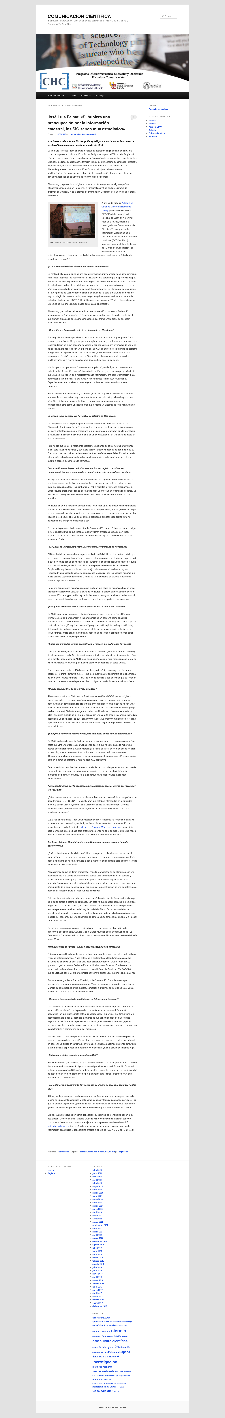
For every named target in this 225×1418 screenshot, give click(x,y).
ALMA (107, 1317)
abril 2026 (97, 1179)
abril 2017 (97, 1293)
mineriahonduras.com (59, 1126)
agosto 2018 (98, 1264)
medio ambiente (103, 1371)
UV (119, 1391)
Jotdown (153, 136)
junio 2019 (97, 1250)
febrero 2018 (98, 1283)
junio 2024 (97, 1195)
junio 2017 (97, 1286)
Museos (127, 1371)
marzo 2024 (97, 1205)
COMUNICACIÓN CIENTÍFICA (79, 16)
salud (113, 1386)
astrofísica (97, 1325)
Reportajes (100, 95)
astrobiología (127, 1321)
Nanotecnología (111, 1375)
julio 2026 (97, 1170)
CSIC (95, 1341)
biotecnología (121, 1325)
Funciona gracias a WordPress (112, 1407)
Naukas (152, 123)
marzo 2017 (97, 1296)
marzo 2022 (97, 1221)
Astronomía (109, 1325)
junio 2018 (97, 1270)
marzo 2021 (97, 1231)
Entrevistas (86, 95)
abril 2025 (97, 1189)
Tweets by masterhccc (158, 109)
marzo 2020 (97, 1238)
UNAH (112, 1151)
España (124, 1352)
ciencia (118, 1330)
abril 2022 (97, 1218)
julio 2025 (97, 1183)
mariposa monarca (102, 1366)
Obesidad (107, 1379)
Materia (152, 120)
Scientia (152, 129)
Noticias (72, 95)
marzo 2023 (97, 1215)
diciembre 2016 (99, 1306)
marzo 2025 (97, 1192)
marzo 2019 (97, 1257)
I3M (100, 1356)
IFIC (104, 1356)
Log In (51, 1170)
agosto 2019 (98, 1244)
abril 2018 (97, 1276)
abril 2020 (97, 1234)
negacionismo (124, 1375)
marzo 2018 (97, 1280)
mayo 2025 (97, 1186)
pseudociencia (120, 1383)
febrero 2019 (98, 1260)
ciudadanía (96, 1336)
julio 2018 (97, 1267)
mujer (119, 1371)
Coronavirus (107, 1336)
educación (124, 1347)
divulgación (109, 1346)
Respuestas (122, 1151)
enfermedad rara (100, 1352)
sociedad (120, 1387)
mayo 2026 (97, 1176)
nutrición (97, 1379)
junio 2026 (97, 1173)
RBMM (106, 1387)
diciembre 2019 (99, 1241)
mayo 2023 (97, 1208)
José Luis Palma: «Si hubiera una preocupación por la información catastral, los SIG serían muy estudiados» (86, 123)
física (95, 1356)
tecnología (99, 1391)
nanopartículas (98, 1375)
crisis (125, 1336)
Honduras (92, 1151)
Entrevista (113, 1352)
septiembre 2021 (100, 1225)
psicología (97, 1386)
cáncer (95, 1347)
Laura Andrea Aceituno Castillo (83, 134)
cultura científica (114, 1340)
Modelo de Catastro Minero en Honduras (101, 827)
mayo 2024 (97, 1199)
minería (101, 1151)
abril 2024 (97, 1202)
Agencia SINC (155, 126)
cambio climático (101, 1331)
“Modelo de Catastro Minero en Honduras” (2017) (117, 206)
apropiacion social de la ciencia (106, 1321)
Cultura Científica (56, 95)
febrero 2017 (98, 1299)
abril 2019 (97, 1254)
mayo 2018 (97, 1273)
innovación (113, 1356)
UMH (110, 1391)
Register (51, 1173)
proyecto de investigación (102, 1383)
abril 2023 (97, 1212)
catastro (83, 1151)
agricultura (98, 1317)
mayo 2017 (97, 1289)
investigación (104, 1361)
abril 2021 (97, 1228)
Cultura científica (157, 133)
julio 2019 (97, 1247)
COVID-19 (118, 1336)
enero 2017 (97, 1302)
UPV (116, 1391)
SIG (106, 1151)
